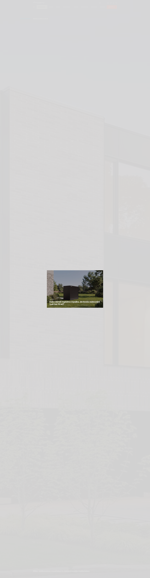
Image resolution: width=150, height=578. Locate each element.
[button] (88, 283)
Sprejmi (65, 292)
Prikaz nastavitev (85, 292)
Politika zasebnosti (74, 294)
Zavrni (75, 292)
